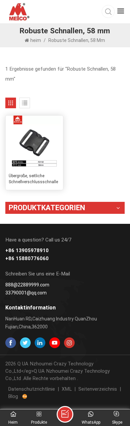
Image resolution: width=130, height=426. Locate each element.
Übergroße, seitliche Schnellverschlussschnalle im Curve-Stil (33, 179)
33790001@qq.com (26, 292)
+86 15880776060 (27, 258)
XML (67, 389)
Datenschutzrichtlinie (31, 389)
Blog (13, 396)
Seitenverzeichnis (97, 389)
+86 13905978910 (27, 250)
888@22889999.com (27, 284)
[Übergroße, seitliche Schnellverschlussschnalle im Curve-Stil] (34, 143)
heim (36, 40)
